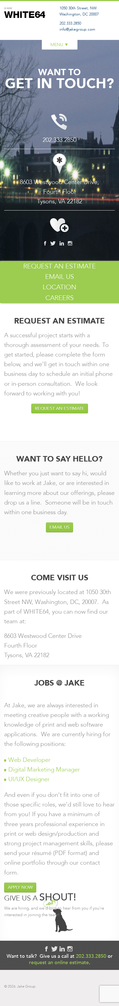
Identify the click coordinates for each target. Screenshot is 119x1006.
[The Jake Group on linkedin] (62, 243)
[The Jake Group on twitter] (53, 243)
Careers (59, 298)
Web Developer (29, 760)
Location (59, 287)
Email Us (59, 277)
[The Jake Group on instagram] (70, 243)
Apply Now (20, 887)
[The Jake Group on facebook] (45, 243)
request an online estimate (59, 962)
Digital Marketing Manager (44, 769)
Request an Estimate (59, 266)
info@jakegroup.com (77, 29)
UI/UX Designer (29, 779)
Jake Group (26, 26)
